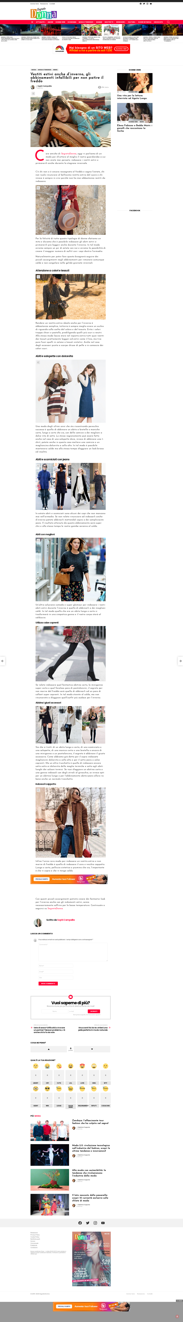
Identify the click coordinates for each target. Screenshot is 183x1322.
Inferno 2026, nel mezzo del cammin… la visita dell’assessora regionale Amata (91, 39)
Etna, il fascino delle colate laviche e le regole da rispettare (70, 38)
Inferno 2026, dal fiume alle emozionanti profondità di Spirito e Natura (30, 38)
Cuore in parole (144, 22)
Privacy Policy (35, 1235)
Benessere (120, 22)
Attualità (40, 22)
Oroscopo (158, 22)
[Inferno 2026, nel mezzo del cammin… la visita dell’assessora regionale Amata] (91, 30)
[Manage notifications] (177, 1316)
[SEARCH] (168, 22)
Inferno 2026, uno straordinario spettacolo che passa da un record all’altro (10, 39)
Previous (1, 33)
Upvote (48, 1049)
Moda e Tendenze (86, 22)
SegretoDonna (68, 154)
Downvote (92, 1049)
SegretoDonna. (55, 909)
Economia (72, 22)
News (142, 122)
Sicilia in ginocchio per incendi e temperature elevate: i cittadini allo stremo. (131, 39)
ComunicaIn (34, 1243)
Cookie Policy (34, 1237)
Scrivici (32, 1241)
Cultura (131, 22)
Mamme (99, 22)
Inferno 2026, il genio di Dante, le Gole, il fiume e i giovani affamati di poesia (50, 38)
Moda (38, 1116)
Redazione (44, 4)
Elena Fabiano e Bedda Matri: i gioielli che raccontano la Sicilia (134, 128)
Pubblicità (33, 1245)
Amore (50, 22)
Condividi (33, 93)
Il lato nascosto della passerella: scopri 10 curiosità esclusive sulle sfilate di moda (90, 1198)
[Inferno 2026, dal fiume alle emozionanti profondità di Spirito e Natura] (30, 30)
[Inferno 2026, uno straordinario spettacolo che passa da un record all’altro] (10, 30)
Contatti (52, 4)
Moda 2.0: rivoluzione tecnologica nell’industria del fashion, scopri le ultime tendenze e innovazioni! (91, 1148)
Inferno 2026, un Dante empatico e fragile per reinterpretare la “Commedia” (171, 39)
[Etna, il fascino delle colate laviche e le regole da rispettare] (71, 30)
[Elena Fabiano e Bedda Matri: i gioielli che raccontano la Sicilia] (134, 113)
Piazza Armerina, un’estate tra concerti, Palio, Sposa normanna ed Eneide (111, 38)
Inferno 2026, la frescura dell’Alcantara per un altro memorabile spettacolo (151, 39)
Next (182, 33)
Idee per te (109, 22)
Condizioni (33, 1247)
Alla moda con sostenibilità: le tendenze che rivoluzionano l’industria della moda (89, 1173)
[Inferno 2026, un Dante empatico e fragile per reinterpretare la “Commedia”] (173, 30)
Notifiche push (35, 1239)
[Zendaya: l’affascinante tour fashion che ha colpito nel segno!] (49, 1130)
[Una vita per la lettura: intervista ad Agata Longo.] (134, 83)
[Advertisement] (91, 59)
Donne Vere (34, 4)
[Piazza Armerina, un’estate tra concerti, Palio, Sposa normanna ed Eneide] (112, 30)
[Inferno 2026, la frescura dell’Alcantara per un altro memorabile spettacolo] (152, 30)
